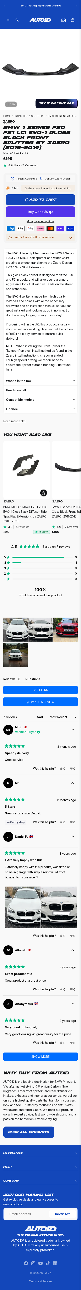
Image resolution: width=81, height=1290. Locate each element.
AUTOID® (45, 1272)
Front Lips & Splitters (29, 116)
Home (7, 116)
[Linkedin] (55, 1263)
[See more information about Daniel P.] (73, 837)
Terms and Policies (40, 1281)
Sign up (62, 1214)
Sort (40, 717)
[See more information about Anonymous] (73, 1004)
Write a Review (49, 703)
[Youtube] (40, 1263)
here (9, 369)
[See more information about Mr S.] (73, 730)
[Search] (17, 20)
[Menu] (8, 20)
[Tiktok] (47, 1263)
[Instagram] (33, 1263)
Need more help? (14, 421)
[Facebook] (25, 1263)
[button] (40, 557)
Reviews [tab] (11, 679)
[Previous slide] (4, 5)
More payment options (40, 221)
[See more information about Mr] (73, 783)
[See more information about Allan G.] (73, 950)
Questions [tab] (32, 679)
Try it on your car (56, 103)
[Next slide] (76, 5)
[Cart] (72, 20)
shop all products (28, 1132)
